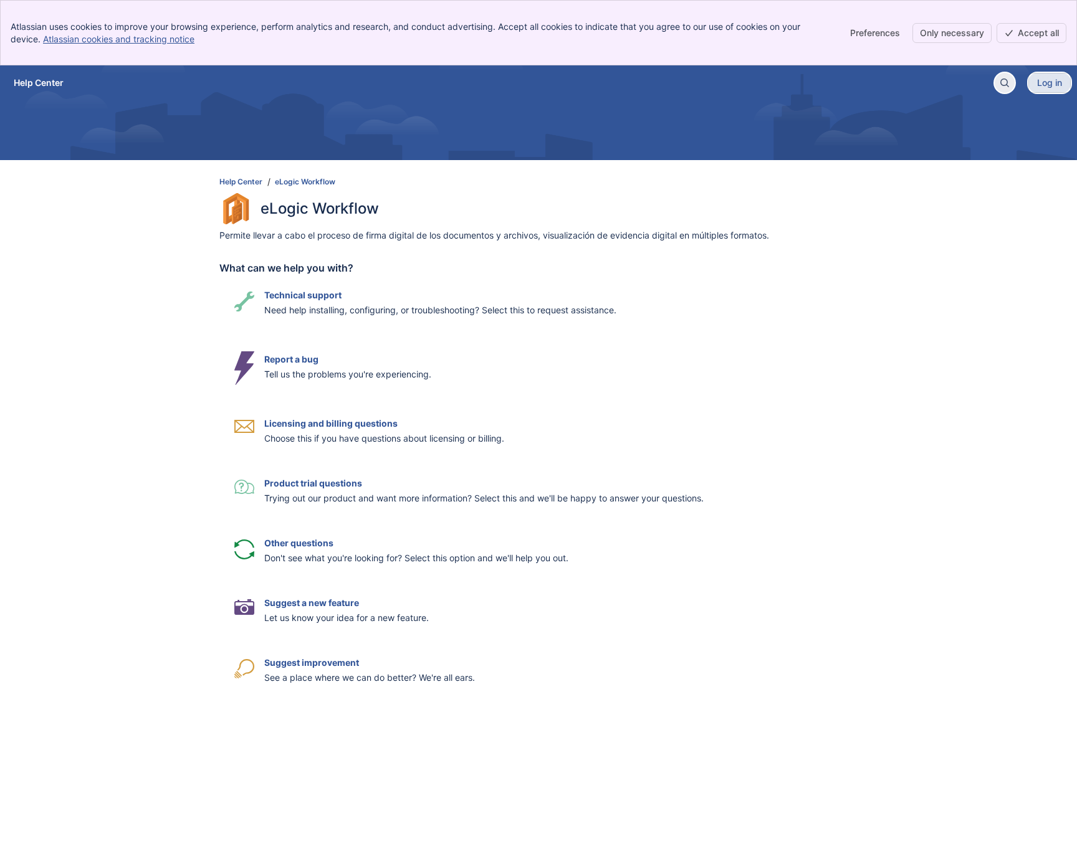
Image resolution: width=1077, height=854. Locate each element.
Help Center (240, 181)
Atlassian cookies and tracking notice (118, 39)
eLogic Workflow (305, 181)
